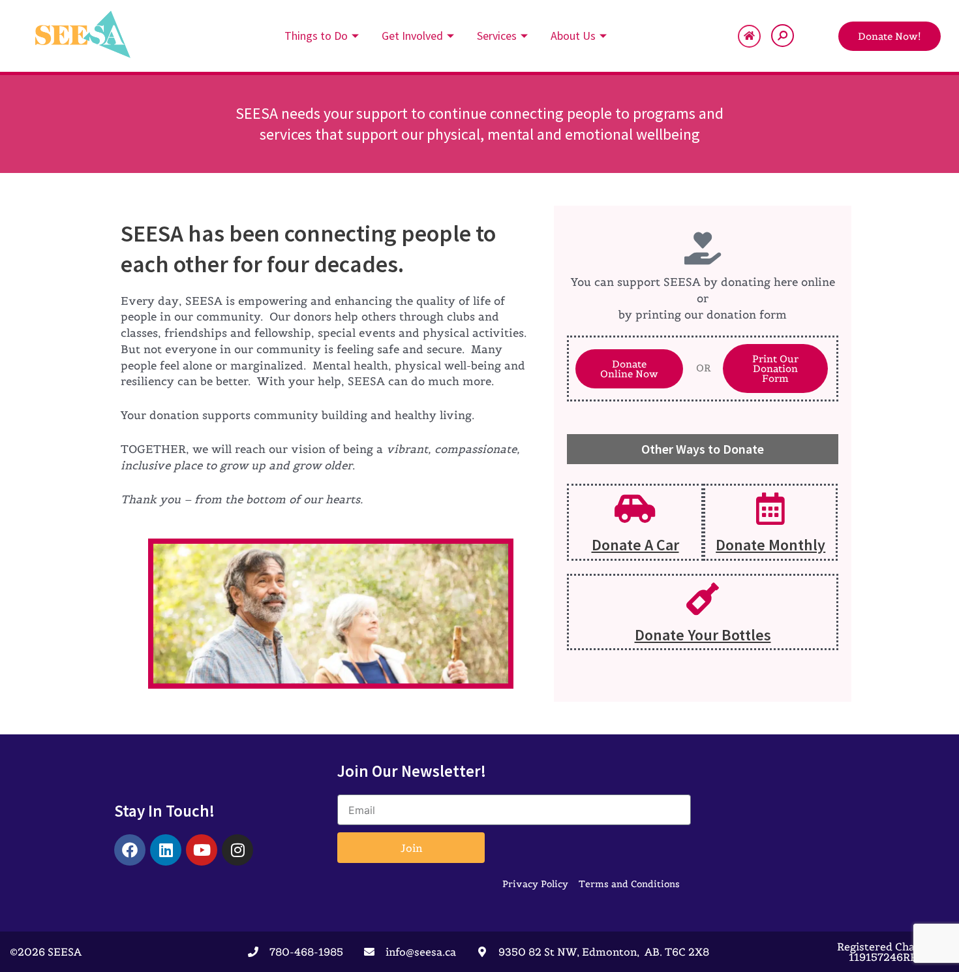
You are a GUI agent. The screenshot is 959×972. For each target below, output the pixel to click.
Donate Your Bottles (703, 635)
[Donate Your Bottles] (702, 598)
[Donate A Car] (635, 508)
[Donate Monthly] (770, 508)
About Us (573, 35)
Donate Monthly (770, 545)
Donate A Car (635, 545)
